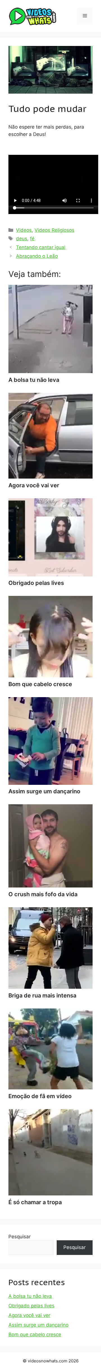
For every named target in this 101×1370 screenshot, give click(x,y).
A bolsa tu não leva (30, 1296)
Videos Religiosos (54, 230)
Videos (24, 230)
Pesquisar (19, 1236)
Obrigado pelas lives (31, 1306)
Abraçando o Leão (37, 256)
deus (21, 238)
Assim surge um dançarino (38, 1325)
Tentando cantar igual (40, 247)
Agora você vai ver (29, 1315)
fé (32, 238)
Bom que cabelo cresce (34, 1334)
